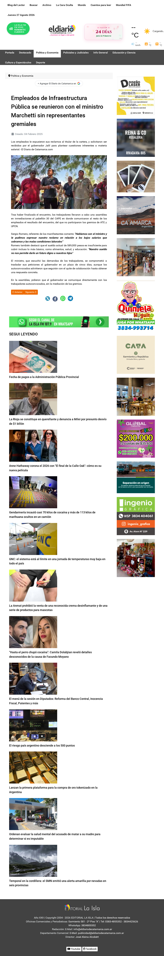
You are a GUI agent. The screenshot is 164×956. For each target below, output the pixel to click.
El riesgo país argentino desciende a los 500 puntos (42, 745)
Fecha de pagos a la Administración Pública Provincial (44, 377)
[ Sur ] (120, 38)
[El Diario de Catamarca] (62, 30)
